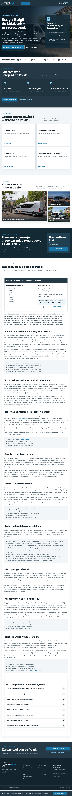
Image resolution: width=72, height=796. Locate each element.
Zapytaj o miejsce (7, 143)
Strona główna (5, 12)
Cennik (48, 3)
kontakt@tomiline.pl (57, 767)
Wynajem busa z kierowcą (29, 767)
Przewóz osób (26, 765)
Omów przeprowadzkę (8, 166)
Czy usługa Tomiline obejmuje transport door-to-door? (23, 694)
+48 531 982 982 (59, 248)
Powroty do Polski (42, 774)
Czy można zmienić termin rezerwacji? (19, 720)
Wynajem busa (54, 3)
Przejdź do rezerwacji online (58, 752)
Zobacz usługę (41, 166)
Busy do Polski (12, 12)
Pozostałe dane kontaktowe (26, 99)
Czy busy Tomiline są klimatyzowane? (18, 709)
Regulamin (62, 787)
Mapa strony (67, 787)
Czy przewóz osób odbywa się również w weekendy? (23, 725)
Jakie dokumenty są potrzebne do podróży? (20, 699)
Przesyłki (25, 769)
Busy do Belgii (41, 769)
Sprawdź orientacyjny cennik (54, 45)
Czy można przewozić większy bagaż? (18, 704)
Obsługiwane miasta (42, 772)
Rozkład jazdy (42, 3)
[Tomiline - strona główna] (8, 3)
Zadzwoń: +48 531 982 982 (9, 99)
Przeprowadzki (26, 772)
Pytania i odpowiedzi (27, 776)
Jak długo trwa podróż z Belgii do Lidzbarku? (20, 715)
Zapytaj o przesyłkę (42, 143)
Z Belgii (18, 12)
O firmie (25, 774)
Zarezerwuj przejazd (25, 3)
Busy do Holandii (42, 765)
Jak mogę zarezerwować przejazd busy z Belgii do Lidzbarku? (25, 688)
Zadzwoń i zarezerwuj (60, 793)
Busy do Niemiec (42, 767)
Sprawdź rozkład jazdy (32, 47)
